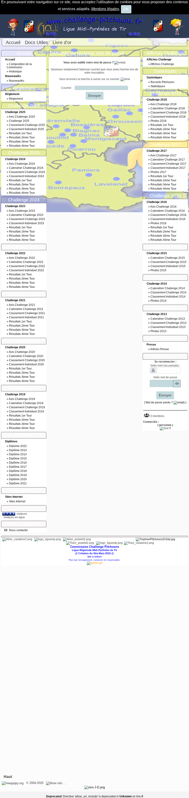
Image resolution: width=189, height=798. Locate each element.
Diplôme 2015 (18, 458)
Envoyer (94, 96)
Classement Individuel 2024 (26, 176)
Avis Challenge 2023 (22, 210)
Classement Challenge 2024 (27, 172)
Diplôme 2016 (18, 462)
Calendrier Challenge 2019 (26, 403)
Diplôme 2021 (18, 483)
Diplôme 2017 (18, 466)
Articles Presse (159, 349)
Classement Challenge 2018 (168, 112)
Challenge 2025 (19, 120)
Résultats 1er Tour (20, 133)
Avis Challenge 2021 (22, 305)
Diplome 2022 (18, 446)
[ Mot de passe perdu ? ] (165, 402)
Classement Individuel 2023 (26, 223)
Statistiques (158, 86)
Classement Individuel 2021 (26, 317)
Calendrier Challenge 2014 (168, 288)
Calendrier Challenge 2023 (26, 215)
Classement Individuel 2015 (168, 266)
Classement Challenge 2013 (168, 323)
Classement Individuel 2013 (168, 327)
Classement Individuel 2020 (26, 364)
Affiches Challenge (162, 64)
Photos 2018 (158, 120)
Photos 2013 (158, 331)
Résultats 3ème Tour (22, 141)
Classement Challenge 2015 (168, 262)
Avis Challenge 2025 (22, 116)
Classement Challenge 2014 (168, 292)
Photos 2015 (158, 270)
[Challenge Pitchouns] (94, 25)
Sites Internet (17, 501)
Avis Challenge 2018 (163, 104)
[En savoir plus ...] (56, 783)
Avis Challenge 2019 (22, 399)
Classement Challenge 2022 (27, 266)
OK (126, 9)
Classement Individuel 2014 (168, 296)
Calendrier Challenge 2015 (168, 257)
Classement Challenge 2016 (168, 215)
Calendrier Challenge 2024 (26, 168)
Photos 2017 (158, 172)
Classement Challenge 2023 (27, 219)
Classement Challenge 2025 (27, 125)
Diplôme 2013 (18, 450)
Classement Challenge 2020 (27, 360)
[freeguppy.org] (13, 783)
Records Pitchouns (162, 82)
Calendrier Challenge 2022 (26, 262)
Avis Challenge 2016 (163, 206)
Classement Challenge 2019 (27, 407)
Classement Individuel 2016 (168, 219)
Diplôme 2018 (18, 471)
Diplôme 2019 (18, 475)
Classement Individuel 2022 (26, 270)
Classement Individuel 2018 (168, 116)
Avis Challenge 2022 (22, 257)
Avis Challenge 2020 (22, 352)
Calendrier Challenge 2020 (26, 356)
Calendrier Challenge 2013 (168, 318)
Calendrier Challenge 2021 (26, 309)
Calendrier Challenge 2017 (168, 159)
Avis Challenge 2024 (22, 163)
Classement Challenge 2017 (168, 163)
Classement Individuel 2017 (168, 168)
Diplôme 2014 (18, 454)
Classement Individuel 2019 (26, 411)
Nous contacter (18, 530)
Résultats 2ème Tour (22, 137)
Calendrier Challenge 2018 (168, 108)
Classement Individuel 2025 (26, 129)
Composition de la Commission (19, 66)
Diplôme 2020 (18, 479)
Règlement (16, 98)
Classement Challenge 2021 (27, 313)
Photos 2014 (158, 300)
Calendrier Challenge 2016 (168, 210)
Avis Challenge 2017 (163, 155)
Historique (15, 71)
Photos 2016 (158, 223)
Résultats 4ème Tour (22, 145)
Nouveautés (16, 80)
